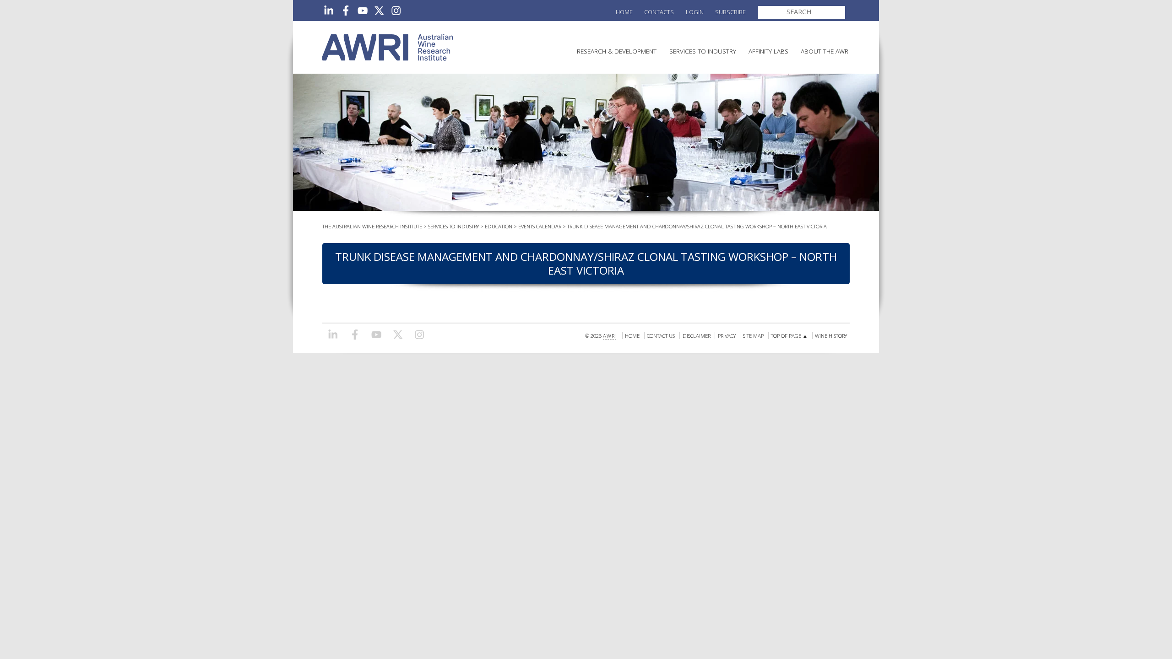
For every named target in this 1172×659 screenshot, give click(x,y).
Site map (753, 335)
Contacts (659, 12)
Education (498, 226)
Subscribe (730, 12)
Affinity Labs (768, 51)
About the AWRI (825, 51)
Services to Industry (702, 51)
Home (624, 12)
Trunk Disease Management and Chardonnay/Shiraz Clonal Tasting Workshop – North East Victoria (697, 226)
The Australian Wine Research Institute (372, 226)
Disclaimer (697, 335)
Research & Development (617, 51)
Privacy (727, 335)
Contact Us (661, 335)
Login (695, 12)
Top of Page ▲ (789, 335)
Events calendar (539, 226)
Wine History (831, 335)
